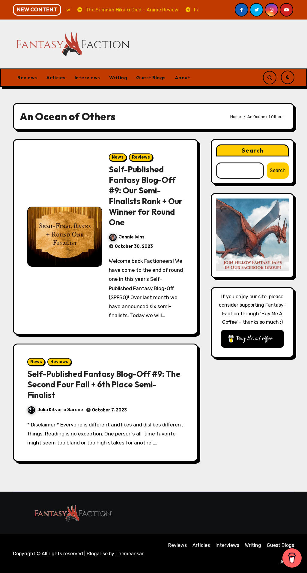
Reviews (27, 77)
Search (252, 150)
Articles (56, 77)
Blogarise (97, 553)
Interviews (87, 77)
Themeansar (129, 553)
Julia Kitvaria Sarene (60, 409)
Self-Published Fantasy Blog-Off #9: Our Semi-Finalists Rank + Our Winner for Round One (146, 195)
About (182, 77)
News (118, 157)
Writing (118, 77)
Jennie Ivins (132, 237)
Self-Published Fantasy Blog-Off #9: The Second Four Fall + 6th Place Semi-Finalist (103, 384)
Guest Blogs (151, 77)
